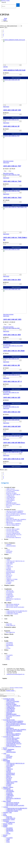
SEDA (8, 658)
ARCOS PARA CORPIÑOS (13, 523)
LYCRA (8, 648)
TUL (7, 647)
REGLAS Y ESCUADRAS (13, 504)
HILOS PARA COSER (12, 605)
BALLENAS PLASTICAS (13, 515)
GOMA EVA (9, 566)
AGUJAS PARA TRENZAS (13, 537)
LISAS (8, 550)
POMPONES (9, 595)
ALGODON (9, 642)
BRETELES (9, 522)
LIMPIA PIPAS (10, 580)
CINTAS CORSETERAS (12, 525)
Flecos (5, 653)
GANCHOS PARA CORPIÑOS (14, 512)
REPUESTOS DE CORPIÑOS (14, 521)
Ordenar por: (3, 26)
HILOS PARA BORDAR (12, 604)
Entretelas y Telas (8, 615)
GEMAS (8, 565)
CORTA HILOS (10, 498)
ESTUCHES (9, 564)
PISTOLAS (9, 575)
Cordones (6, 609)
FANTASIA (9, 551)
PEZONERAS (10, 518)
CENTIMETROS (10, 497)
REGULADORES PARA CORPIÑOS (16, 514)
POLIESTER (9, 644)
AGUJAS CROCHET (11, 530)
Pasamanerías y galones (10, 627)
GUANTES (9, 593)
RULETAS (9, 506)
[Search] (18, 5)
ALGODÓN (9, 655)
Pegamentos (7, 630)
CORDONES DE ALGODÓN (14, 612)
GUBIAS (8, 568)
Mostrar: (2, 27)
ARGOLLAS (9, 590)
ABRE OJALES (10, 489)
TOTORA (8, 582)
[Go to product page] (15, 51)
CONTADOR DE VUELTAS (13, 534)
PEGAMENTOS (10, 632)
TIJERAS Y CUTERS (11, 579)
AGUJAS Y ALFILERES (12, 490)
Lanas (5, 618)
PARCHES (9, 624)
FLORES (8, 583)
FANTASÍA (6, 107)
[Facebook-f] (4, 683)
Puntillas (6, 641)
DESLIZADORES (11, 546)
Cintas (5, 548)
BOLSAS (8, 600)
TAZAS (8, 516)
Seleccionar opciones (8, 161)
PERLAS (8, 573)
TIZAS (8, 507)
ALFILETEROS (10, 491)
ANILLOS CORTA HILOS (13, 494)
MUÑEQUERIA (10, 572)
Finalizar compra (10, 690)
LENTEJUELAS (10, 571)
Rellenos (6, 650)
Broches (6, 539)
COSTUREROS (10, 500)
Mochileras (9, 552)
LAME (8, 656)
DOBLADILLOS (10, 625)
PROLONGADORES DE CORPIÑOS (16, 519)
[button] (4, 2)
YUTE (8, 659)
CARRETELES (10, 496)
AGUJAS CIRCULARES (12, 529)
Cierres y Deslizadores (9, 543)
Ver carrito (3, 690)
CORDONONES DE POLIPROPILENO (16, 611)
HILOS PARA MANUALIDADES (15, 607)
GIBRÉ (8, 559)
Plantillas (6, 637)
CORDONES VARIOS (12, 614)
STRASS (8, 578)
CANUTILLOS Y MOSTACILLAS (15, 561)
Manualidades (7, 558)
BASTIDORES (10, 592)
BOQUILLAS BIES (11, 493)
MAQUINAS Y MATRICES (13, 599)
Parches (6, 622)
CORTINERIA (10, 596)
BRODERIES (9, 645)
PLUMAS (8, 576)
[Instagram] (8, 683)
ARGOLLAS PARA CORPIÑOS (14, 511)
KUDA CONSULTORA (16, 687)
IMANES (8, 569)
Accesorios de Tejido (9, 527)
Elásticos (6, 554)
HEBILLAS (9, 597)
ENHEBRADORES (11, 503)
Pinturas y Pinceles (8, 634)
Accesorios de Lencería (9, 509)
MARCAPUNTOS (11, 536)
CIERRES (8, 544)
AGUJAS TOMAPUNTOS (13, 533)
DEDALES (9, 501)
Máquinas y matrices (9, 585)
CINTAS (5, 67)
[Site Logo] (5, 0)
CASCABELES (10, 562)
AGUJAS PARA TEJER (12, 532)
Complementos (8, 589)
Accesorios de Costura (9, 487)
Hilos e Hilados (7, 602)
